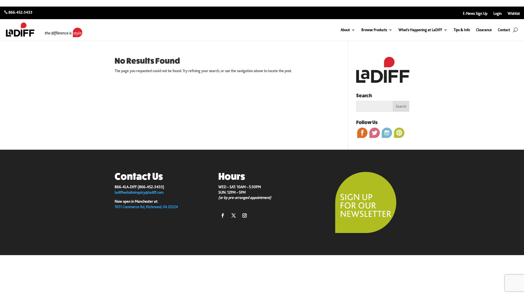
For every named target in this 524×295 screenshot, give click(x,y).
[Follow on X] (233, 215)
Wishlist (514, 13)
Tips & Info (462, 30)
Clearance (484, 30)
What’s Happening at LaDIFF (420, 30)
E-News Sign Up (475, 13)
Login (497, 13)
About (345, 30)
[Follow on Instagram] (244, 215)
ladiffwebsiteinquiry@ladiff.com (139, 192)
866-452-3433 (20, 12)
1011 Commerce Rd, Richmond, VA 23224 (146, 207)
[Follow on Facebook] (222, 215)
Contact (504, 30)
